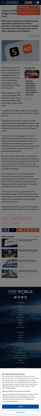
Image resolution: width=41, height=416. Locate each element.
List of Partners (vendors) (10, 401)
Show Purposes (20, 412)
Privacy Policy (11, 388)
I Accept (20, 406)
